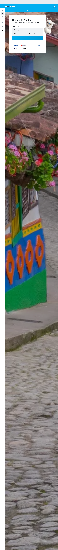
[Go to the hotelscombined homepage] (10, 6)
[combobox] (17, 26)
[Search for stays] (2, 13)
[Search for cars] (2, 16)
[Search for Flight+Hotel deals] (2, 19)
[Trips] (2, 26)
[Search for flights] (2, 10)
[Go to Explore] (2, 22)
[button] (2, 6)
